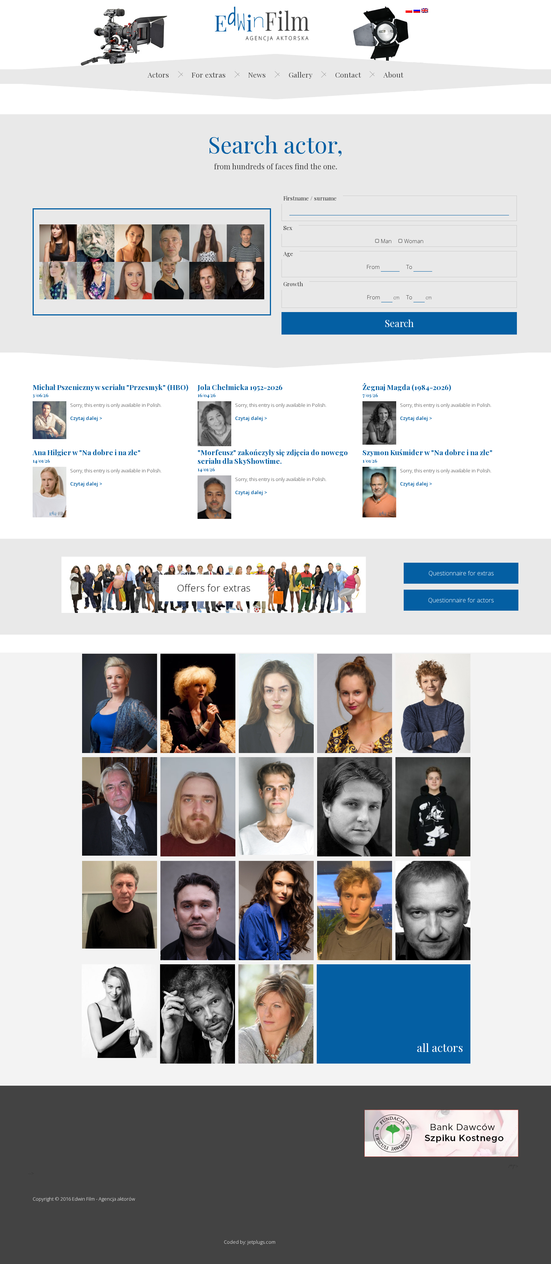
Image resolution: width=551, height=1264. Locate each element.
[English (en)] (424, 9)
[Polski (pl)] (409, 9)
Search (399, 323)
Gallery (301, 74)
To (409, 266)
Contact (348, 74)
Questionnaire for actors (461, 600)
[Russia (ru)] (416, 9)
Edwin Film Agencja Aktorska (262, 23)
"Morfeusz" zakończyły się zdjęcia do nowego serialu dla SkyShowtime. (273, 456)
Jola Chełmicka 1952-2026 (240, 387)
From (373, 266)
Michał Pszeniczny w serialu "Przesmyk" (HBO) (111, 387)
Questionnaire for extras (461, 573)
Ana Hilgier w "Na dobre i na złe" (87, 452)
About (393, 74)
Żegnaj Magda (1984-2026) (406, 387)
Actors (158, 74)
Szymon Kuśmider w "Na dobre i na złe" (427, 452)
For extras (209, 74)
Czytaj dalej (84, 418)
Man (386, 241)
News (257, 74)
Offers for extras (213, 588)
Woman (414, 241)
